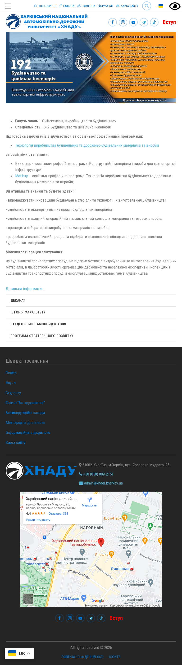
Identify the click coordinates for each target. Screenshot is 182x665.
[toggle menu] (8, 6)
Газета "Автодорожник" (25, 402)
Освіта (11, 372)
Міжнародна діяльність (25, 422)
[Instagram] (123, 22)
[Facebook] (112, 22)
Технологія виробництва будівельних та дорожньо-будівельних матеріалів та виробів (87, 145)
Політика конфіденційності (82, 657)
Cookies (115, 657)
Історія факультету (28, 312)
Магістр (21, 175)
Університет (47, 6)
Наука (11, 382)
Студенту (13, 392)
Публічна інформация (97, 6)
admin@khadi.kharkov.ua (103, 483)
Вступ (169, 22)
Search (145, 2)
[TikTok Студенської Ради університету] (154, 22)
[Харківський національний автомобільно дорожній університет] (44, 20)
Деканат (17, 300)
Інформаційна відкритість (28, 432)
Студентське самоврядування (38, 324)
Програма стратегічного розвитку (41, 336)
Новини (68, 6)
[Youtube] (133, 22)
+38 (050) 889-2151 (98, 474)
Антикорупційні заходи (25, 412)
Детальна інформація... (26, 288)
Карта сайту (129, 6)
